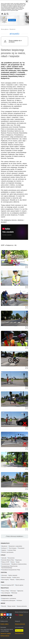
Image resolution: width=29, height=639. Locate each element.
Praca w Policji (5, 588)
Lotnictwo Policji (12, 550)
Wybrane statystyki (6, 577)
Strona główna (4, 29)
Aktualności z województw (15, 546)
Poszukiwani (21, 548)
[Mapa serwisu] (5, 14)
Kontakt (3, 603)
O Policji (3, 555)
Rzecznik (3, 606)
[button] (26, 14)
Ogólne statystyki (12, 575)
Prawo (2, 582)
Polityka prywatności (4, 635)
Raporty (12, 579)
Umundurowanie (5, 564)
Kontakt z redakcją (4, 624)
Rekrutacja (14, 592)
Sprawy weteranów (22, 606)
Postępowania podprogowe (8, 600)
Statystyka (4, 572)
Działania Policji (5, 543)
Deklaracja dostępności (20, 624)
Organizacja (18, 560)
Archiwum (19, 600)
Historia (13, 562)
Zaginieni (3, 550)
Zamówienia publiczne (6, 595)
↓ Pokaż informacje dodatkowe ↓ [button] (14, 536)
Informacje (4, 575)
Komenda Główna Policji (7, 560)
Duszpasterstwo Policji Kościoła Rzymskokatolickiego (9, 566)
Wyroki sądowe (19, 585)
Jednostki (3, 558)
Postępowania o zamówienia (8, 598)
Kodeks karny (16, 577)
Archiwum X (4, 548)
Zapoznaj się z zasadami (5, 633)
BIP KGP (21, 615)
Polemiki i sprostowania (7, 552)
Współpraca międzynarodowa (19, 564)
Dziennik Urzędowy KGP (7, 585)
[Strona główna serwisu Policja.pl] (2, 14)
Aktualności (12, 29)
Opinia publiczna (20, 579)
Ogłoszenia (20, 590)
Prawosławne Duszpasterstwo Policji (10, 569)
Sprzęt (17, 562)
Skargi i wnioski (11, 606)
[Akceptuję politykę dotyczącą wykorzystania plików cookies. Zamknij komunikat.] (27, 1)
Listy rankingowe (5, 592)
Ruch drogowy (12, 548)
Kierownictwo (11, 558)
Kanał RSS (1, 614)
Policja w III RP (5, 562)
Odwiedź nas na (4, 614)
